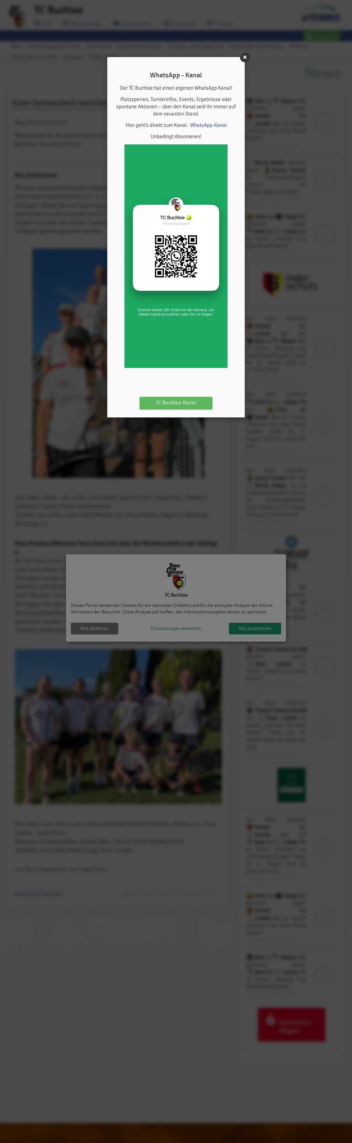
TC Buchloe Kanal (176, 403)
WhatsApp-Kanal (208, 125)
